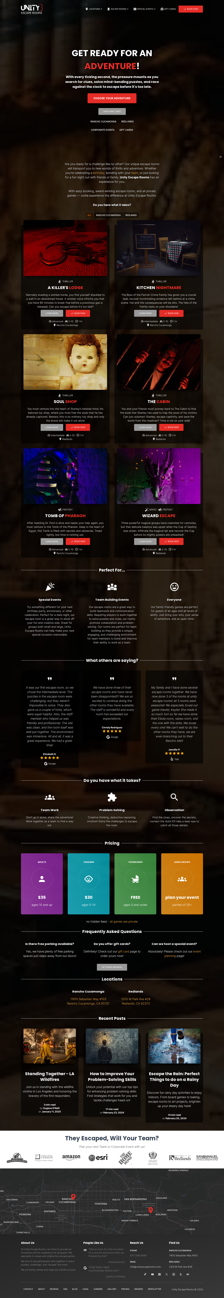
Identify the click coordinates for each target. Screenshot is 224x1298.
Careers (98, 1289)
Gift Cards (170, 9)
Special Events (145, 9)
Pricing (125, 1289)
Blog (75, 1289)
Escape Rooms (118, 9)
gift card (123, 951)
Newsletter (154, 1289)
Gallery (112, 1289)
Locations (94, 9)
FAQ (65, 1289)
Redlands (127, 121)
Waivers (138, 1289)
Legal (85, 1289)
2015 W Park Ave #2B (180, 1266)
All (89, 215)
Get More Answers (112, 967)
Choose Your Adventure (112, 98)
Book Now (192, 9)
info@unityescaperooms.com (145, 1266)
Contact (28, 1289)
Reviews (54, 1289)
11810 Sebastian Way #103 (183, 1255)
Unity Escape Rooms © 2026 (187, 1289)
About (41, 1289)
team (134, 173)
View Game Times (112, 111)
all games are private (124, 921)
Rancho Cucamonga (103, 121)
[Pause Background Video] (220, 156)
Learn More (54, 314)
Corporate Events (102, 129)
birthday (98, 173)
